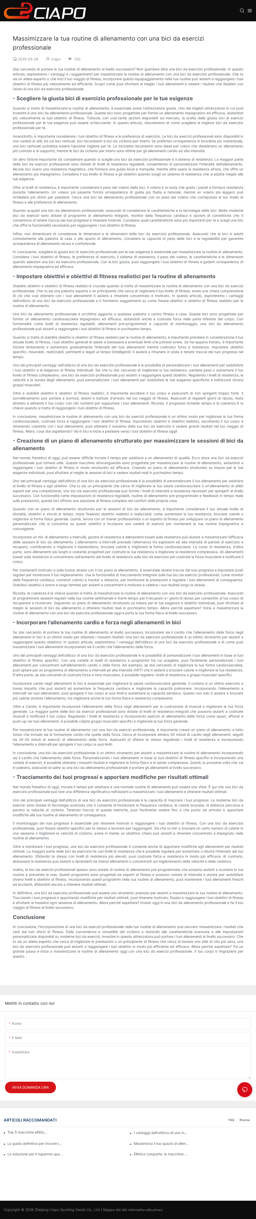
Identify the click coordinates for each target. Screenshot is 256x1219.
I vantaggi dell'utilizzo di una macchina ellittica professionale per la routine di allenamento (161, 1133)
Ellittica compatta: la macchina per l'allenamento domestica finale (161, 1154)
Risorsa (245, 1120)
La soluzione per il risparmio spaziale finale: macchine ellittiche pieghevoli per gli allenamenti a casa (35, 1154)
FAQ (231, 1120)
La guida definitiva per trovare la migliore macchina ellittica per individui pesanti (35, 1143)
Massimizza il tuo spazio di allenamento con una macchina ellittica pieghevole (161, 1143)
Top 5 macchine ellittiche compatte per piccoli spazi (28, 1132)
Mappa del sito (115, 1209)
